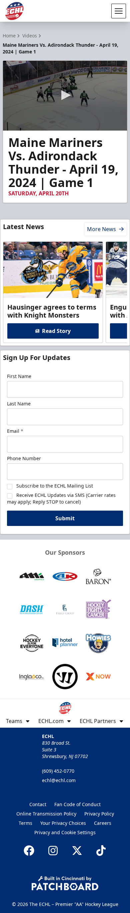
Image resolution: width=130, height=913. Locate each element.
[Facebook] (29, 850)
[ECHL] (14, 11)
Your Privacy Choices (63, 823)
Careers (102, 823)
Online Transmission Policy (46, 813)
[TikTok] (101, 850)
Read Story (56, 331)
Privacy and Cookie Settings (65, 832)
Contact (37, 804)
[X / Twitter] (77, 850)
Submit (65, 518)
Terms (25, 823)
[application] (65, 96)
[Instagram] (53, 850)
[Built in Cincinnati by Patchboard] (65, 883)
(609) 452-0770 (58, 771)
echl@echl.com (59, 780)
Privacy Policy (99, 813)
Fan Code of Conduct (77, 804)
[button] (65, 95)
